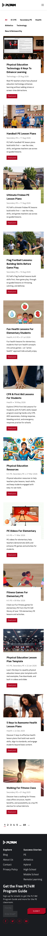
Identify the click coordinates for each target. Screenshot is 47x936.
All (6, 19)
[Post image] (23, 54)
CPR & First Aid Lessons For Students (20, 396)
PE (25, 854)
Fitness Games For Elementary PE (17, 594)
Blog (5, 854)
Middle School (31, 874)
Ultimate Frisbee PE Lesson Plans (18, 197)
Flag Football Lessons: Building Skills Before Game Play (19, 263)
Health (38, 19)
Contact (7, 864)
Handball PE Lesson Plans (21, 133)
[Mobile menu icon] (42, 5)
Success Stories (33, 849)
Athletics (9, 25)
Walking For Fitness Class (21, 788)
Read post (12, 96)
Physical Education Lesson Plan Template (22, 659)
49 (24, 825)
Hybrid (27, 864)
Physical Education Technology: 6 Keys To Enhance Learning (19, 68)
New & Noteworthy (13, 31)
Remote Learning (33, 879)
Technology (22, 25)
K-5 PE (14, 19)
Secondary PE (26, 19)
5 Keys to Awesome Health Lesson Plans (22, 724)
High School (30, 869)
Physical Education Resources (17, 467)
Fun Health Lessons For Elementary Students (20, 331)
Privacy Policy (10, 869)
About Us (8, 859)
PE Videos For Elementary (21, 531)
